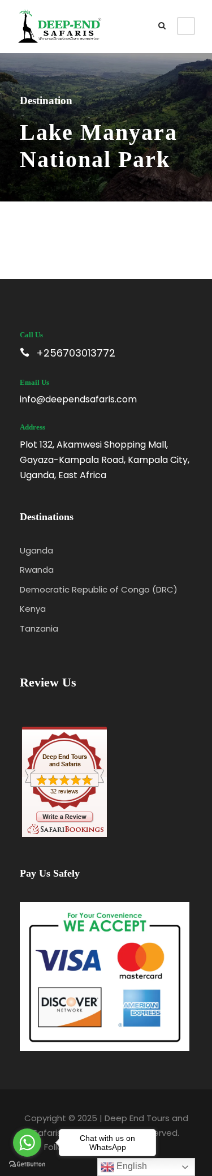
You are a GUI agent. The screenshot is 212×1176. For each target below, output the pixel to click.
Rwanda (37, 570)
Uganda (36, 550)
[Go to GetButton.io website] (27, 1164)
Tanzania (39, 628)
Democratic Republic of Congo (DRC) (99, 589)
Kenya (33, 609)
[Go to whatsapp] (27, 1142)
